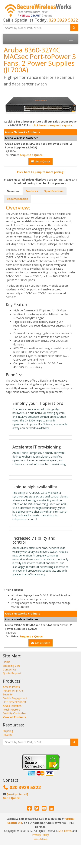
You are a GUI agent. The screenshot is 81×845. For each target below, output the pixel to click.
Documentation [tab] (17, 199)
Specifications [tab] (53, 191)
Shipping (8, 731)
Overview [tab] (13, 191)
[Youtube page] (44, 809)
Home (6, 662)
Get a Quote (42, 161)
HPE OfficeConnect (14, 702)
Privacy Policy (40, 834)
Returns (7, 734)
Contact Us (9, 669)
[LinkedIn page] (51, 809)
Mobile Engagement (15, 698)
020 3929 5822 (63, 20)
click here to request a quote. (52, 125)
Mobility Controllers (15, 713)
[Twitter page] (37, 809)
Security (7, 694)
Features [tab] (32, 191)
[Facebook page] (29, 809)
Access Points (11, 687)
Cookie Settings (40, 839)
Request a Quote (31, 155)
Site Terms (65, 831)
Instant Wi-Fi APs (13, 690)
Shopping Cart (11, 665)
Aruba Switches (12, 706)
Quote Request (12, 673)
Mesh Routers (11, 709)
